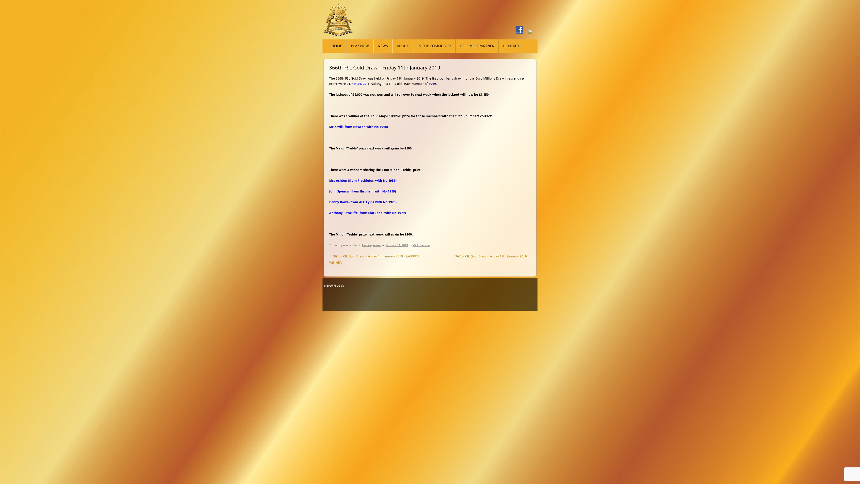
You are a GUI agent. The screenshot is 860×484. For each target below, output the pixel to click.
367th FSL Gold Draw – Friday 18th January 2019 (493, 256)
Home (336, 45)
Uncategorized (371, 245)
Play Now (360, 45)
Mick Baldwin (421, 245)
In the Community (434, 45)
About (403, 45)
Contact (511, 45)
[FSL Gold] (338, 21)
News (383, 45)
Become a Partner (477, 45)
